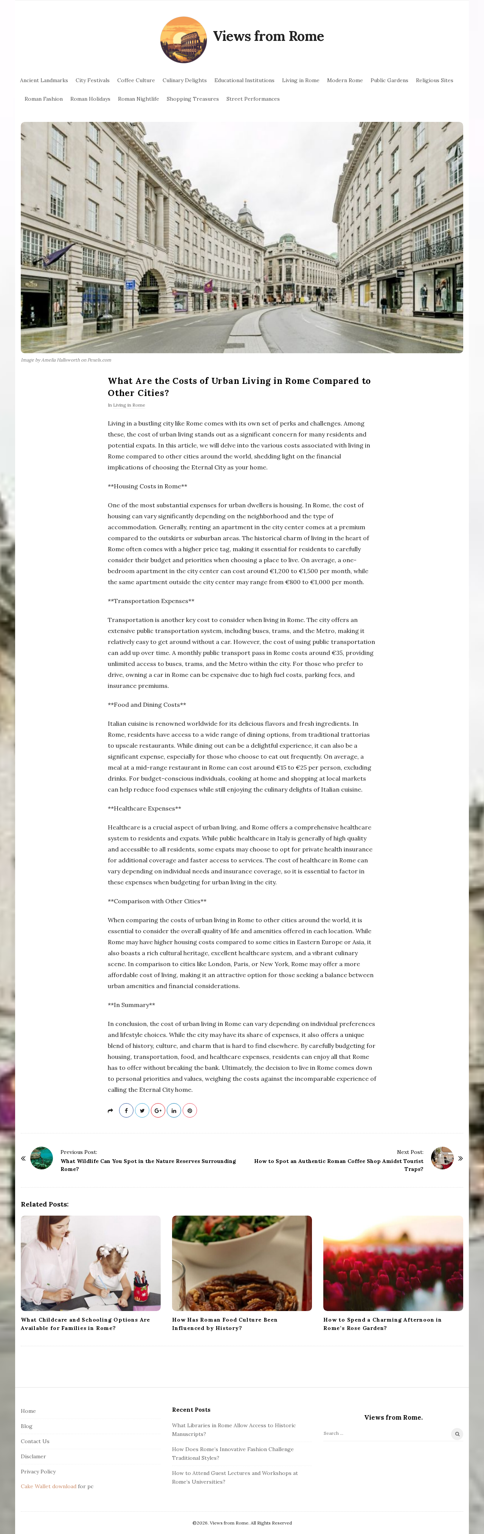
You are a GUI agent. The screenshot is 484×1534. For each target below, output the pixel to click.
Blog (27, 1426)
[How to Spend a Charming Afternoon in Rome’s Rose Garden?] (393, 1263)
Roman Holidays (90, 98)
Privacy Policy (38, 1471)
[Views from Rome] (183, 40)
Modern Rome (345, 80)
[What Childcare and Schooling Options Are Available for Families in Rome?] (91, 1263)
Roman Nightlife (138, 98)
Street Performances (253, 98)
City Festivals (93, 80)
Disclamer (33, 1456)
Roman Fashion (44, 98)
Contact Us (35, 1441)
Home (28, 1411)
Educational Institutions (244, 80)
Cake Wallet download (48, 1486)
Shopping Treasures (193, 98)
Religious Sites (434, 80)
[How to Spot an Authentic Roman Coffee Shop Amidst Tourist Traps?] (442, 1158)
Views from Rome (268, 36)
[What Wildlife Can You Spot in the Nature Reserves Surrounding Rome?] (41, 1158)
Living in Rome (301, 80)
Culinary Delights (185, 80)
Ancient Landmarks (44, 80)
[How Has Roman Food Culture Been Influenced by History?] (242, 1263)
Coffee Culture (136, 80)
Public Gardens (389, 80)
